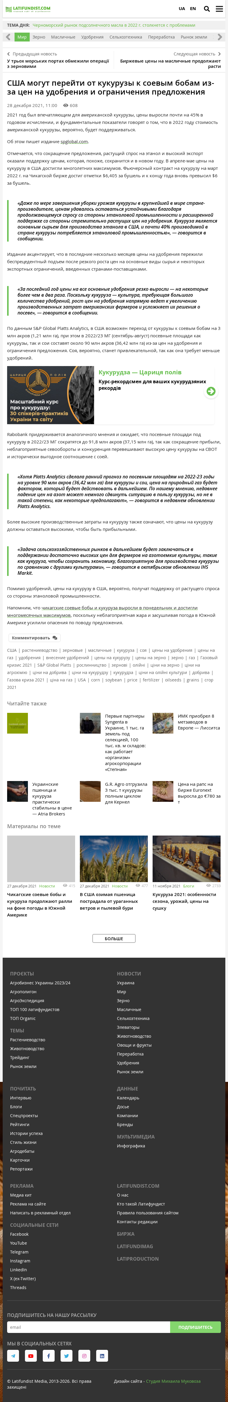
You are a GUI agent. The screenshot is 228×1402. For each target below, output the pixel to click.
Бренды (125, 1124)
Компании (127, 1115)
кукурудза (123, 672)
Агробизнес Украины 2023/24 (40, 983)
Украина (125, 983)
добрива (201, 672)
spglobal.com (74, 141)
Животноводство (27, 1048)
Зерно (39, 37)
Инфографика (131, 1146)
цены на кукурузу (112, 657)
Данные (127, 1088)
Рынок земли (194, 37)
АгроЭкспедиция (27, 1000)
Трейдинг (19, 1057)
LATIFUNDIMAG (135, 1246)
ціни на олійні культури (163, 672)
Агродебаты (22, 1151)
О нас (123, 1195)
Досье (123, 1106)
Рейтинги (19, 1124)
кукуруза (125, 650)
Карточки (20, 1160)
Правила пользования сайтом (147, 1213)
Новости (47, 886)
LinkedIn (18, 1269)
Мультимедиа (136, 1136)
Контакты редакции (137, 1221)
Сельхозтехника (126, 37)
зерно (177, 657)
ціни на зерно (165, 665)
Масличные (63, 37)
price (132, 680)
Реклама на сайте (28, 1204)
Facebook (19, 1234)
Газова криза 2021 (26, 680)
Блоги (188, 886)
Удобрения (92, 37)
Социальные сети (34, 1225)
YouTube (18, 1243)
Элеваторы (128, 1027)
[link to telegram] (13, 1356)
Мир (22, 37)
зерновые (73, 650)
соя (143, 650)
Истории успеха (26, 1133)
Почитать (23, 1088)
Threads (18, 1287)
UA (182, 8)
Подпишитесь (195, 1327)
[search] (207, 9)
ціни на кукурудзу (90, 672)
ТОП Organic (23, 1018)
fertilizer (151, 680)
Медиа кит (21, 1195)
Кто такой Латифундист (141, 1204)
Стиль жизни (23, 1142)
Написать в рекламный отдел (40, 1213)
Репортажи (21, 1169)
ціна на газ (61, 680)
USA (82, 680)
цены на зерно (150, 657)
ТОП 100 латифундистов (34, 1009)
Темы (17, 1030)
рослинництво (91, 665)
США (12, 650)
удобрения (30, 657)
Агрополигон (23, 991)
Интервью (20, 1098)
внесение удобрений (67, 657)
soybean (113, 680)
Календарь (128, 1098)
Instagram (20, 1261)
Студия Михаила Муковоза (173, 1381)
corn (95, 680)
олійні (139, 665)
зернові (119, 665)
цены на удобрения (172, 650)
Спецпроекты (24, 1115)
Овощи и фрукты (134, 1045)
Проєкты (22, 973)
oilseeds (173, 680)
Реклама (22, 1186)
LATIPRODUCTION (138, 1259)
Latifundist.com (138, 1186)
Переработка (161, 37)
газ (192, 657)
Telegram (19, 1252)
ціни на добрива (49, 672)
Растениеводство (27, 1039)
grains (193, 680)
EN (193, 8)
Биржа (125, 1234)
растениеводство (39, 650)
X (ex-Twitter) (23, 1278)
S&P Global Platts (54, 665)
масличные (100, 650)
